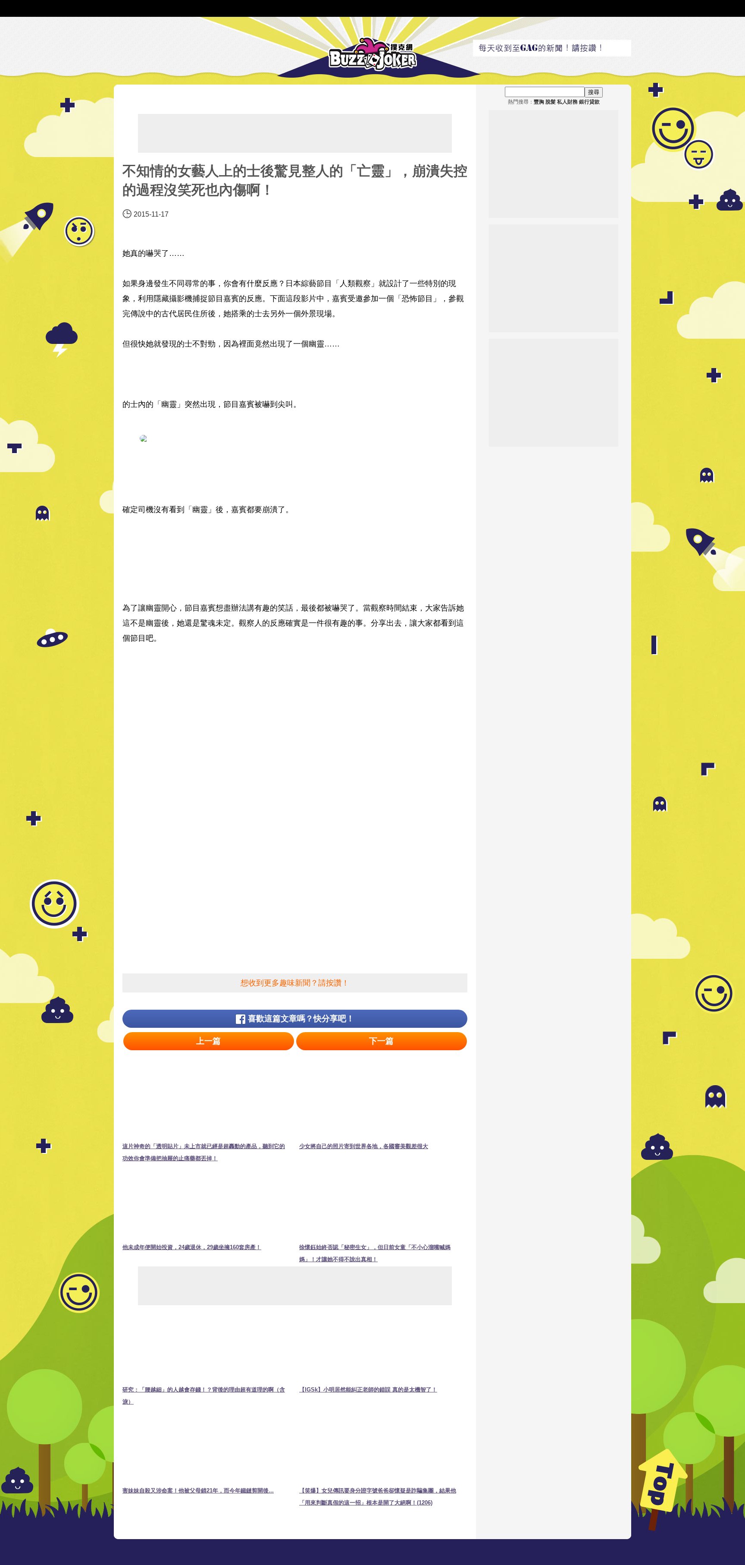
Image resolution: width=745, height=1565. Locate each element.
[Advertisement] (295, 133)
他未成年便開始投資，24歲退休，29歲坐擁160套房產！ (191, 1247)
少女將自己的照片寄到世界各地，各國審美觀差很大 (363, 1146)
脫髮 (550, 102)
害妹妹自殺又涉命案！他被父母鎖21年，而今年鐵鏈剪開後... (198, 1490)
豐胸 (539, 102)
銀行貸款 (589, 102)
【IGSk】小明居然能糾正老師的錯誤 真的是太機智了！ (368, 1389)
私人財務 (567, 102)
